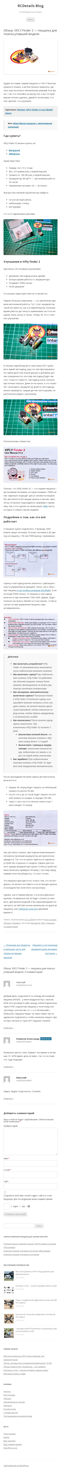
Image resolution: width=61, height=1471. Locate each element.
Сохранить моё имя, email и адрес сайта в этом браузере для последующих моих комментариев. (28, 1197)
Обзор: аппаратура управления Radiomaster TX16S (28, 1363)
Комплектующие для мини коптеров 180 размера (27, 1251)
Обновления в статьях (14, 1402)
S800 (45, 506)
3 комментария (11, 926)
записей (9, 1441)
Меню (30, 19)
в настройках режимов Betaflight (33, 590)
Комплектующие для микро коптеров (21, 1254)
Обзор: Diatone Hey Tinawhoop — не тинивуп (25, 1366)
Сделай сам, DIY (11, 1412)
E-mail (7, 1170)
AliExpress (14, 153)
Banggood (14, 150)
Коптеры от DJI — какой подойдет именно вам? (36, 1286)
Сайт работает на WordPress (16, 1465)
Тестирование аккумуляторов (18, 1416)
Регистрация (10, 1433)
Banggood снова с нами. (15, 1373)
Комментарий (10, 1126)
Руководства (10, 1409)
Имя (7, 1158)
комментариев (13, 1444)
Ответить (8, 1028)
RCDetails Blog (31, 6)
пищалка (50, 923)
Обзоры (7, 923)
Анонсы (7, 1391)
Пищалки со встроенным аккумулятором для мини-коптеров (44, 949)
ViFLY (43, 923)
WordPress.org (10, 1448)
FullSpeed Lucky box (28, 908)
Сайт (6, 1181)
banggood (35, 923)
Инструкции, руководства (16, 1265)
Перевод (16, 923)
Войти (6, 1437)
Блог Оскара (50, 919)
